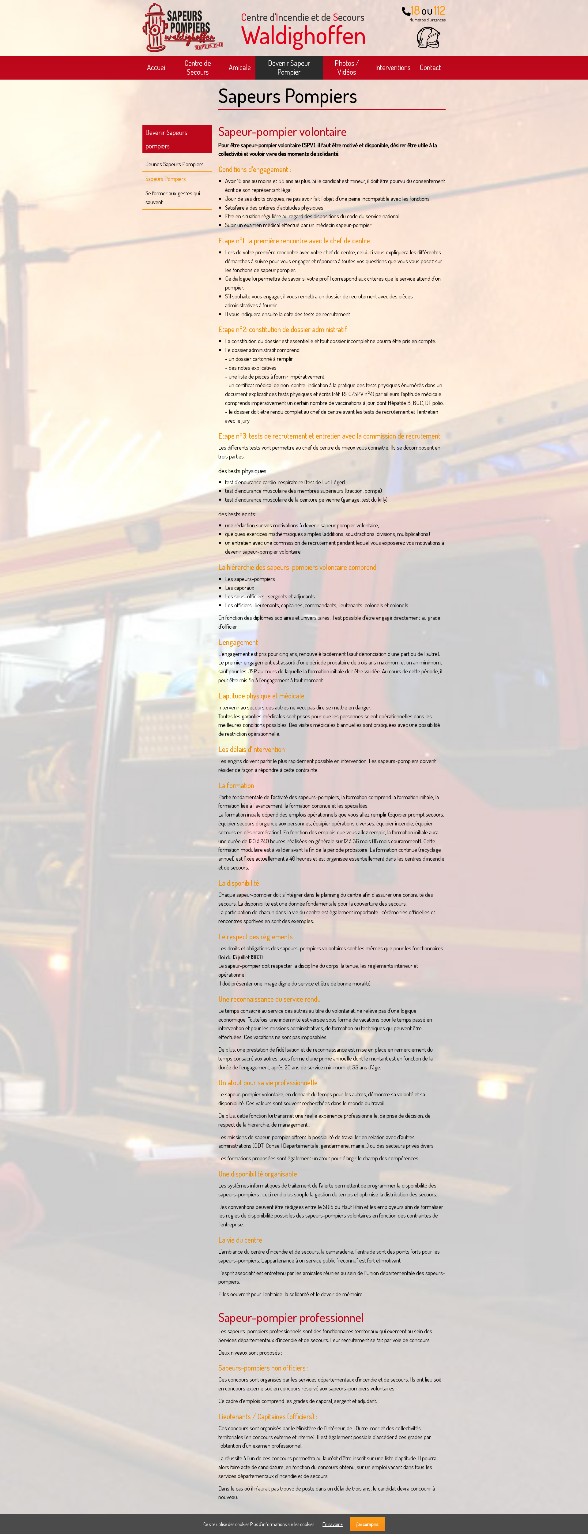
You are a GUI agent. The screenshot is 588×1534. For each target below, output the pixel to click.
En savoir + (332, 1524)
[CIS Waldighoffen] (182, 50)
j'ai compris (367, 1524)
